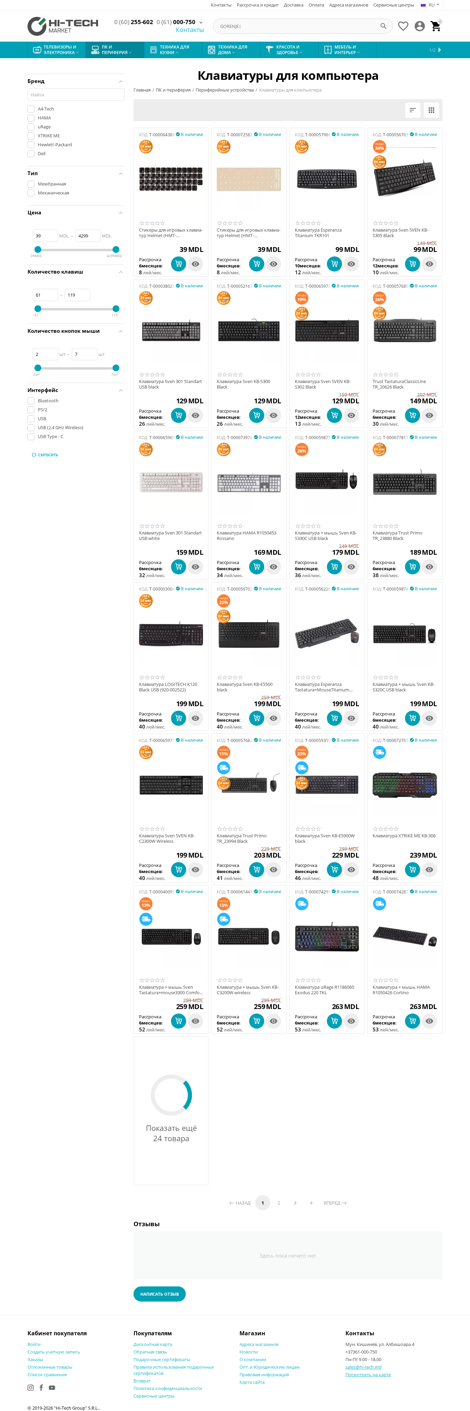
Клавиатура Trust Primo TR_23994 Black (242, 838)
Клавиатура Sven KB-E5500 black (245, 687)
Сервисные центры (393, 5)
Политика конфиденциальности (167, 1388)
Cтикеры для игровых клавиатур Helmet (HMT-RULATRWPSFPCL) (248, 232)
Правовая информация (264, 1374)
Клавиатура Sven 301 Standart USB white (170, 535)
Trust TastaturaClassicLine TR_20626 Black (399, 384)
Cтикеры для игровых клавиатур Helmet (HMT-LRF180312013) (171, 232)
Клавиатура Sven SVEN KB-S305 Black (400, 232)
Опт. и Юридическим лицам (269, 1367)
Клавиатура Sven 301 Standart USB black (170, 384)
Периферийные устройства (225, 90)
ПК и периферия (173, 90)
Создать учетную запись (54, 1352)
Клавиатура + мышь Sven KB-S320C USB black (404, 687)
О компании (252, 1359)
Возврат (142, 1381)
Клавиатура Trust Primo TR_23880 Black (398, 535)
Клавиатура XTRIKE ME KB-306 (404, 836)
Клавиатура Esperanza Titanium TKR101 (318, 232)
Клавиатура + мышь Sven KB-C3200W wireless (248, 990)
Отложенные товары (50, 1367)
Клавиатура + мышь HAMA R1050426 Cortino (401, 990)
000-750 (176, 22)
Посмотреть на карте (368, 1374)
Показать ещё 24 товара (171, 1133)
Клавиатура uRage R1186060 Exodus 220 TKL (324, 990)
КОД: (143, 135)
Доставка (293, 5)
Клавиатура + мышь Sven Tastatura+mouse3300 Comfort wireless (171, 990)
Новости (248, 1352)
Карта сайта (252, 1382)
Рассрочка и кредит (258, 5)
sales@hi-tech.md (363, 1367)
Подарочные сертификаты (161, 1359)
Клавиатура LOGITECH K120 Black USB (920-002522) (168, 687)
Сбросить (48, 454)
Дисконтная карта (152, 1344)
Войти (34, 1344)
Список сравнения (47, 1374)
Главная (142, 90)
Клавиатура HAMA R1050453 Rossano (246, 535)
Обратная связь (150, 1352)
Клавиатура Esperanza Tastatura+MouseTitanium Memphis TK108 (322, 687)
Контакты (221, 5)
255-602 (133, 22)
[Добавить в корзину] (178, 264)
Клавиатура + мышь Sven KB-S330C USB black (326, 535)
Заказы (35, 1359)
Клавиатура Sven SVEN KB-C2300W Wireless (167, 838)
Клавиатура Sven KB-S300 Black (243, 384)
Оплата (316, 5)
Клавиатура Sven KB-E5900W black (325, 838)
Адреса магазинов (348, 5)
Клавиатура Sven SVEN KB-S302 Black (323, 384)
